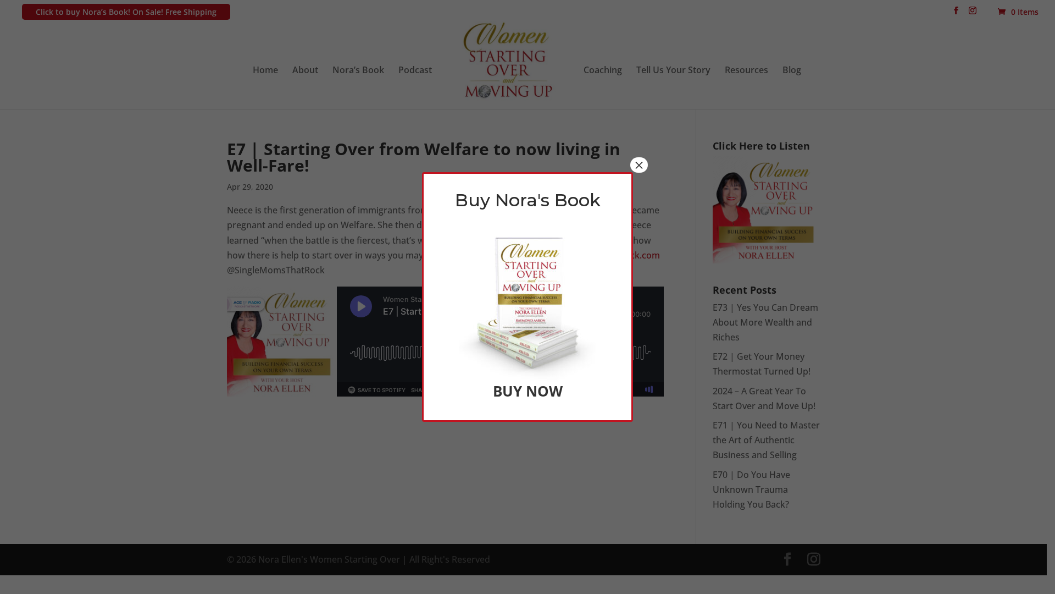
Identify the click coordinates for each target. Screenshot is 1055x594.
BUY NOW (528, 391)
